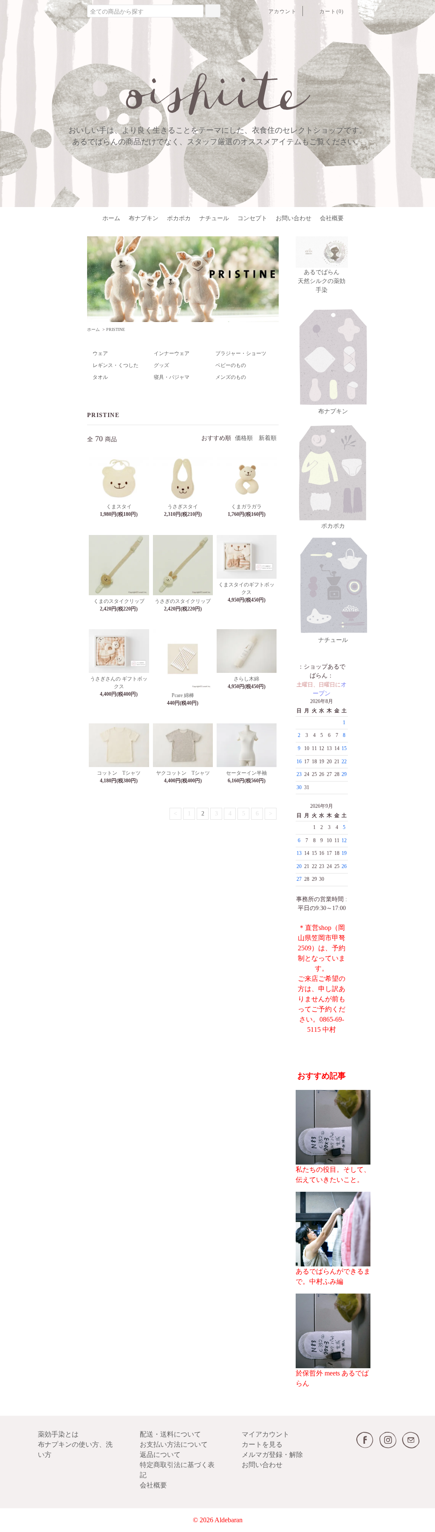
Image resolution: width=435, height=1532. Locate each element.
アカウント (282, 11)
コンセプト (252, 218)
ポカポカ (179, 218)
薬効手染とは (58, 1434)
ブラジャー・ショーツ (240, 353)
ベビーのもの (230, 365)
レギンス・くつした (115, 365)
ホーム (111, 218)
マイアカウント (265, 1434)
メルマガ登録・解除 (272, 1454)
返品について (160, 1454)
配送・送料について (170, 1434)
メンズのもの (230, 377)
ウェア (100, 353)
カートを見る (262, 1444)
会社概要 (332, 218)
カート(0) (331, 11)
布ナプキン (143, 218)
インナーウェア (171, 353)
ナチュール (214, 218)
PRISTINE (115, 329)
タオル (100, 377)
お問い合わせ (293, 218)
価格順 (244, 438)
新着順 (268, 438)
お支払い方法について (174, 1444)
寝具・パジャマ (171, 377)
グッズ (161, 365)
